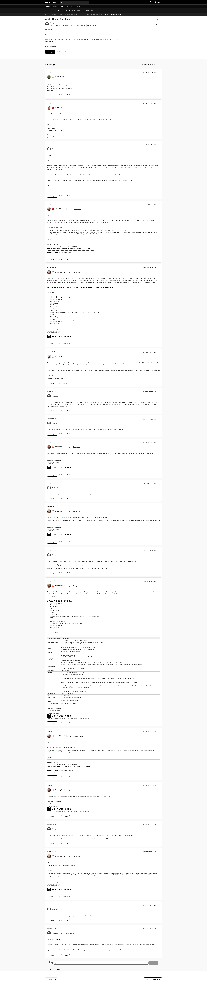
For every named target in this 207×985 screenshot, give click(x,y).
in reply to (68, 149)
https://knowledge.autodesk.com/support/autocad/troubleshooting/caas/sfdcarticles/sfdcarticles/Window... (81, 287)
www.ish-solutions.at (53, 249)
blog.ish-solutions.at (68, 249)
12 (52, 506)
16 (52, 785)
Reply (50, 52)
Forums (57, 10)
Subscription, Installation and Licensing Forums (72, 14)
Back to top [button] (52, 979)
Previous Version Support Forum (95, 14)
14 (52, 581)
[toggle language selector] (151, 2)
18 (52, 851)
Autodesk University (88, 10)
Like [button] (58, 51)
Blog (63, 10)
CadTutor (58, 939)
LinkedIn (79, 249)
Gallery (79, 10)
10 (52, 442)
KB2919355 (89, 642)
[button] (161, 24)
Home (46, 14)
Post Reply (153, 963)
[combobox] (74, 2)
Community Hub (54, 14)
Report (64, 52)
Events (68, 10)
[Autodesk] (51, 2)
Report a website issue (153, 979)
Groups (73, 10)
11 (52, 483)
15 (52, 731)
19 (52, 905)
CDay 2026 (87, 249)
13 (52, 550)
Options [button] (158, 19)
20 (52, 928)
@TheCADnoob (59, 520)
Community (48, 10)
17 (52, 824)
